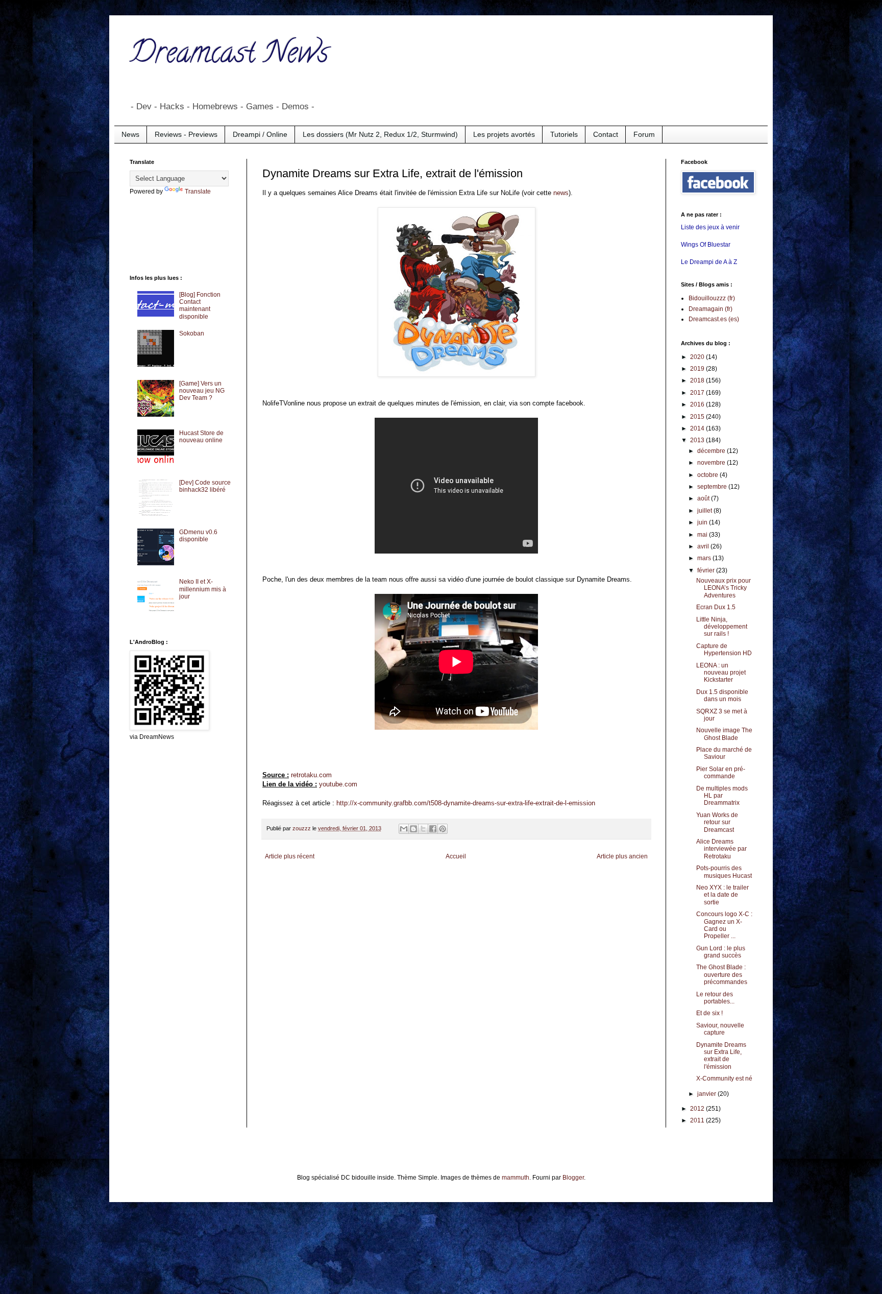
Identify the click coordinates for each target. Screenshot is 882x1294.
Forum (644, 134)
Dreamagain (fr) (710, 309)
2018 (698, 380)
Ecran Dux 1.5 (716, 607)
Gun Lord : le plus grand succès (720, 952)
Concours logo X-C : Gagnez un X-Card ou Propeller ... (724, 925)
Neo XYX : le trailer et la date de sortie (722, 895)
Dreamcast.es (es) (714, 319)
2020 (698, 357)
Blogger (573, 1177)
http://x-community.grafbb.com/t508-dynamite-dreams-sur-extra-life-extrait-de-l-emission (465, 803)
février (706, 570)
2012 (698, 1108)
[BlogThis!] (413, 829)
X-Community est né (724, 1078)
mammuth (515, 1177)
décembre (712, 450)
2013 (698, 440)
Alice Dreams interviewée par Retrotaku (721, 849)
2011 (698, 1120)
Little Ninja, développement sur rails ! (721, 627)
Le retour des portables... (715, 998)
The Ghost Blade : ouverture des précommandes (721, 975)
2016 (698, 404)
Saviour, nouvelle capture (720, 1029)
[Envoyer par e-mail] (404, 829)
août (704, 498)
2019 (698, 368)
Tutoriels (564, 134)
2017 (698, 392)
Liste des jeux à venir (710, 227)
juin (703, 522)
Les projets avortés (504, 134)
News (130, 134)
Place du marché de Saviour (724, 753)
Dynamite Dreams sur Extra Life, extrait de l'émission (721, 1055)
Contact (605, 134)
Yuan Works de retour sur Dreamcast (717, 822)
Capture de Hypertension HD (724, 649)
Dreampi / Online (260, 134)
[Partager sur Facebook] (433, 829)
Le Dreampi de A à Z (709, 262)
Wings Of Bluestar (705, 244)
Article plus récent (289, 856)
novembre (712, 462)
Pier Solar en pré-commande (720, 772)
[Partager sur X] (423, 829)
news (561, 193)
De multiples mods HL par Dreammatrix (722, 796)
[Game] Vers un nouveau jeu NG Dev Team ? (202, 391)
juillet (705, 510)
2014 (698, 428)
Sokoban (191, 333)
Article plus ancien (622, 856)
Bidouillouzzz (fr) (712, 298)
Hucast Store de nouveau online (201, 436)
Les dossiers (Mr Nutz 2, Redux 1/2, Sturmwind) (380, 134)
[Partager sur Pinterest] (442, 829)
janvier (707, 1093)
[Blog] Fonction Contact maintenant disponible (199, 305)
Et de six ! (709, 1013)
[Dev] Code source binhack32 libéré (205, 486)
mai (703, 534)
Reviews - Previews (186, 134)
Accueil (456, 856)
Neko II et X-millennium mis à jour (202, 589)
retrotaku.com (311, 775)
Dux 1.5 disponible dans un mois (722, 695)
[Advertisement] (170, 234)
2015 (698, 416)
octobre (708, 474)
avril (703, 546)
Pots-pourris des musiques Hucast (724, 872)
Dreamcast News (229, 56)
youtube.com (338, 784)
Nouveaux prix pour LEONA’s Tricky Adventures (723, 588)
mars (705, 558)
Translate (198, 191)
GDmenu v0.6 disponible (198, 536)
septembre (712, 486)
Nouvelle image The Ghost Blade (724, 734)
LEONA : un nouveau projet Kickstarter (721, 673)
